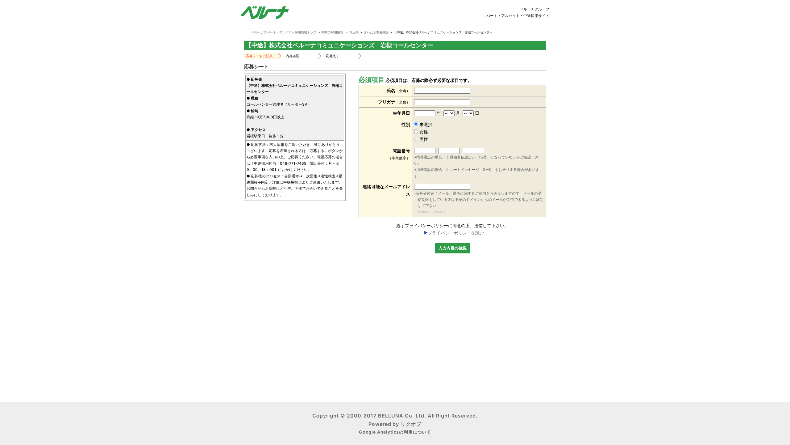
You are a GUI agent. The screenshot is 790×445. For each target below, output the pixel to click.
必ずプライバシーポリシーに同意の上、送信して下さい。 (452, 225)
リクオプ (411, 424)
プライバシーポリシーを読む (456, 232)
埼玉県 (354, 32)
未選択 (425, 124)
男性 (423, 139)
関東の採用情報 (332, 32)
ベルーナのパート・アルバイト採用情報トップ (284, 32)
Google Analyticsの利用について (395, 431)
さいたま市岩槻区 (376, 32)
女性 (423, 131)
